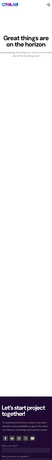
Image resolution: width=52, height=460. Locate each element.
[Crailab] (10, 5)
